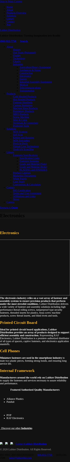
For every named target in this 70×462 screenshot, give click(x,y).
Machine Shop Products (25, 108)
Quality (17, 55)
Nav (9, 24)
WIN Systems (20, 131)
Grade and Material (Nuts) (33, 164)
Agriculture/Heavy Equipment (35, 67)
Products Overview (16, 12)
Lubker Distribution (10, 30)
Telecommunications (30, 87)
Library (10, 18)
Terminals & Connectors (25, 123)
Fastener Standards (22, 102)
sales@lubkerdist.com (20, 457)
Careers (10, 202)
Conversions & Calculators (27, 184)
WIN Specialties (21, 140)
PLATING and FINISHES (33, 169)
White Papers (20, 178)
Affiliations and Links (24, 196)
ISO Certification (22, 190)
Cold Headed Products (24, 96)
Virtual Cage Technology (26, 146)
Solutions (11, 15)
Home (10, 7)
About (10, 9)
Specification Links (29, 158)
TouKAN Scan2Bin (23, 149)
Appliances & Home (30, 70)
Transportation (27, 90)
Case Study (19, 181)
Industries (18, 64)
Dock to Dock (20, 143)
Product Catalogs (22, 172)
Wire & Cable (20, 120)
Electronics (25, 76)
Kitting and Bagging (23, 137)
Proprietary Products (23, 111)
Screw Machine (21, 117)
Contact (10, 21)
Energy (23, 79)
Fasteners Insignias (29, 161)
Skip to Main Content (11, 1)
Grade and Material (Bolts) (33, 167)
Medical (24, 84)
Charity (17, 61)
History (17, 49)
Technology (19, 58)
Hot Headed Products (24, 99)
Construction (26, 73)
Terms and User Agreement (27, 193)
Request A (9, 207)
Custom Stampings (22, 105)
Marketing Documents (24, 175)
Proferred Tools (21, 125)
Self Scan (18, 134)
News (16, 199)
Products (11, 93)
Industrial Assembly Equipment (36, 81)
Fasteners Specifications (25, 155)
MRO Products (21, 114)
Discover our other (16, 428)
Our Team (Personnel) (24, 52)
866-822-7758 (45, 455)
